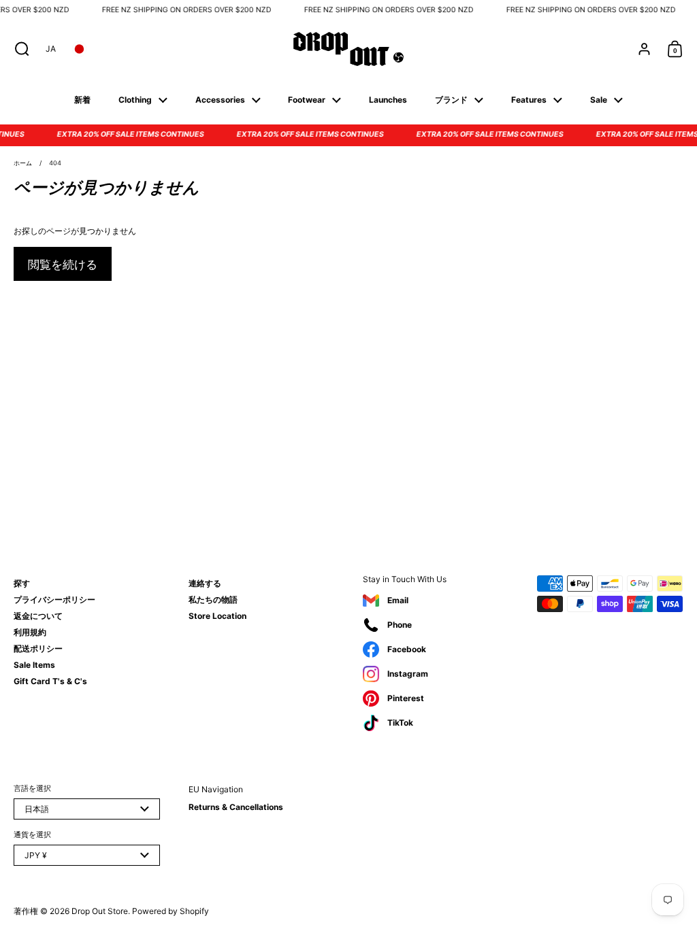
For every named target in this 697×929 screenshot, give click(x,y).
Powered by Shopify (170, 911)
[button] (18, 49)
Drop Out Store (99, 911)
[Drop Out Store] (348, 49)
